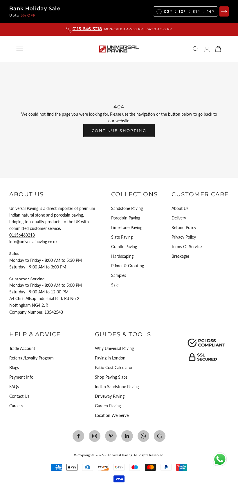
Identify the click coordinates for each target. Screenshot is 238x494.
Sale (114, 284)
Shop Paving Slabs (111, 377)
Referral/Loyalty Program (31, 357)
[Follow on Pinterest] (111, 436)
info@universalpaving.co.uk (33, 241)
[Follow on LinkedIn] (127, 436)
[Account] (206, 49)
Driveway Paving (110, 396)
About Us (180, 208)
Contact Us (19, 396)
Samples (118, 275)
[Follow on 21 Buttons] (160, 436)
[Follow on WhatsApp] (143, 436)
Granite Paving (124, 246)
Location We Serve (112, 415)
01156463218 (22, 235)
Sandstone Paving (127, 208)
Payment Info (21, 377)
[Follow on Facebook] (78, 436)
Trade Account (22, 348)
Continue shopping (119, 130)
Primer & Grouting (127, 265)
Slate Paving (122, 237)
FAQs (14, 386)
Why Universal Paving (114, 348)
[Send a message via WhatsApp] (220, 459)
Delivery (179, 217)
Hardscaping (122, 256)
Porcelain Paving (125, 217)
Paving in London (110, 357)
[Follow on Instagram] (95, 436)
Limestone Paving (126, 227)
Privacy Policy (184, 237)
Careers (16, 405)
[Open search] (195, 49)
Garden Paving (108, 405)
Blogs (14, 367)
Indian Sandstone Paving (117, 386)
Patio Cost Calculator (114, 367)
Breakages (181, 256)
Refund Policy (184, 227)
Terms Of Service (187, 246)
